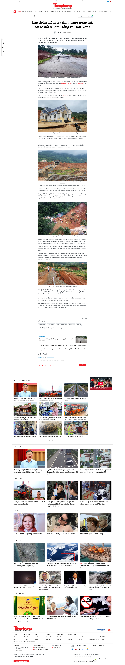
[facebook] (108, 1)
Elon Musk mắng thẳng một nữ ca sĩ (61, 533)
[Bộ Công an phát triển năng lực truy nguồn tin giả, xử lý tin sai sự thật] (25, 390)
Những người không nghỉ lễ (74, 436)
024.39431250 (18, 650)
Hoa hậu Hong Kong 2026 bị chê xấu (28, 534)
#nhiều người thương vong (54, 328)
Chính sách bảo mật (99, 645)
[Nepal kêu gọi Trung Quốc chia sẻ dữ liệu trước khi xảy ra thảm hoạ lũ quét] (100, 577)
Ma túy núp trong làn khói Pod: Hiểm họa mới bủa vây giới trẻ (95, 617)
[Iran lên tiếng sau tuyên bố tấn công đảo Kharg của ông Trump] (29, 552)
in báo (85, 16)
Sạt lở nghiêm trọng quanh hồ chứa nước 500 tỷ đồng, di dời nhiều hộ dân (63, 345)
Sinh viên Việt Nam (66, 1)
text (82, 16)
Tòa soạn (84, 1)
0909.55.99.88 (38, 647)
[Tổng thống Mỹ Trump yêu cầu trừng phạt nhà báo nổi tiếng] (75, 577)
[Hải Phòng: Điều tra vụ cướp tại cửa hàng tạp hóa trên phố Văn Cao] (95, 490)
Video (105, 11)
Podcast (48, 634)
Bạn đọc (81, 639)
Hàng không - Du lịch (94, 639)
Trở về (3, 55)
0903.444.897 (57, 647)
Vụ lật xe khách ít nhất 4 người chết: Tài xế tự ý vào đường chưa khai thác (75, 418)
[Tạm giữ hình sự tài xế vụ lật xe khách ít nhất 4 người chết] (29, 490)
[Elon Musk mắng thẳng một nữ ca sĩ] (62, 522)
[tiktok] (80, 649)
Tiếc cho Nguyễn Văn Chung (91, 533)
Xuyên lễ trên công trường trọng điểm (75, 399)
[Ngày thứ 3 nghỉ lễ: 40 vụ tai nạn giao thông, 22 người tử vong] (50, 390)
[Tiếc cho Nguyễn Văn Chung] (95, 522)
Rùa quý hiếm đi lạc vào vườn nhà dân (50, 436)
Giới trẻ (52, 11)
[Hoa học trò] (109, 630)
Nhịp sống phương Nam (29, 641)
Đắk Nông (80, 83)
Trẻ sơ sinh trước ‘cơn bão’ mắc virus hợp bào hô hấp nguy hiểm (61, 617)
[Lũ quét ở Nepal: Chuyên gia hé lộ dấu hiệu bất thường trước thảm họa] (62, 552)
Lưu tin (3, 47)
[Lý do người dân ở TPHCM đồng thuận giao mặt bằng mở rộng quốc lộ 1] (95, 458)
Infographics (72, 634)
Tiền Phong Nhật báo (54, 1)
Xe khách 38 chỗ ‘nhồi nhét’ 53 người (25, 436)
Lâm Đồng (65, 95)
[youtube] (110, 1)
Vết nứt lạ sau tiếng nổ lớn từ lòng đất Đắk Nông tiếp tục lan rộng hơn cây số (63, 349)
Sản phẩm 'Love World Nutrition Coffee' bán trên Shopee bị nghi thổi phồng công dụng (28, 618)
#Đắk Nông (51, 324)
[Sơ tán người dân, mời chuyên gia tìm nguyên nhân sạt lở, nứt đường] (81, 339)
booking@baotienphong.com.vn (41, 649)
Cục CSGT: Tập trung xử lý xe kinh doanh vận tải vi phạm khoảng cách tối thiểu (62, 472)
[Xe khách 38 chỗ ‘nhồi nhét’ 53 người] (25, 428)
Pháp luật (57, 11)
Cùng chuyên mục (22, 381)
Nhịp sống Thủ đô (18, 641)
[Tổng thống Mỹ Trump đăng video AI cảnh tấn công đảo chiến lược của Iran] (95, 552)
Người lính (69, 11)
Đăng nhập (41, 357)
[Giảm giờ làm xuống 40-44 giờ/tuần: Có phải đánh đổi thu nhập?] (50, 409)
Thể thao (64, 11)
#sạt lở (79, 324)
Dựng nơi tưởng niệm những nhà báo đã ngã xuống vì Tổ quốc (25, 418)
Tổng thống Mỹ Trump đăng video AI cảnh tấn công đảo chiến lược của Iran (95, 565)
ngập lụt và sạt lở (66, 83)
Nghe (3, 39)
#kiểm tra (72, 324)
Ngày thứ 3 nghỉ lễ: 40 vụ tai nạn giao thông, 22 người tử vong (50, 399)
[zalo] (84, 649)
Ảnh (36, 634)
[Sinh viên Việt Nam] (100, 630)
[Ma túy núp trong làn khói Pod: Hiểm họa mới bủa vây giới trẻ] (95, 605)
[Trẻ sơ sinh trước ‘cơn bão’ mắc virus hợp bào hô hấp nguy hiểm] (62, 605)
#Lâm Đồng (42, 324)
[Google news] (88, 649)
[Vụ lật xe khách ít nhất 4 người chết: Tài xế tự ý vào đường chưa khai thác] (76, 409)
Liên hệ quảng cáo (38, 645)
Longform (60, 634)
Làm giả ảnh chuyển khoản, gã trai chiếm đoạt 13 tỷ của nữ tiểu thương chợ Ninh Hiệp (61, 504)
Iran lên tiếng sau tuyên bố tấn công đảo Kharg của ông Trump (28, 564)
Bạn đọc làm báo (22, 661)
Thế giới (46, 11)
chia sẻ (78, 16)
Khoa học (95, 11)
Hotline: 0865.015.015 (41, 1)
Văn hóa (78, 11)
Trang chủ (15, 11)
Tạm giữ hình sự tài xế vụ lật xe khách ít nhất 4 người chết (29, 503)
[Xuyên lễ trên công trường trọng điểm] (76, 390)
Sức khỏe (41, 11)
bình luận (88, 16)
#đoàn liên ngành (61, 324)
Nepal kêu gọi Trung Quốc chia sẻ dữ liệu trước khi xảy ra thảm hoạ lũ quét (100, 587)
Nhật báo (27, 634)
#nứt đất (41, 328)
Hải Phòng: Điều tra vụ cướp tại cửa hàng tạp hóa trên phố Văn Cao (94, 503)
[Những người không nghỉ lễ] (76, 428)
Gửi (82, 365)
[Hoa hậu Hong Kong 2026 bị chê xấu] (29, 522)
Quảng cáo (91, 1)
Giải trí (83, 11)
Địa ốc (35, 11)
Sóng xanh (29, 11)
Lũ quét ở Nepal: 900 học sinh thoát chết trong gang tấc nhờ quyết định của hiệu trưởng (49, 587)
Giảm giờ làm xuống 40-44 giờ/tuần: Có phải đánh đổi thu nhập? (50, 418)
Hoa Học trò (76, 1)
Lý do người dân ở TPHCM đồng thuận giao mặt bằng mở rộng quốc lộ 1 (95, 471)
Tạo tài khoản (50, 357)
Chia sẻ (3, 43)
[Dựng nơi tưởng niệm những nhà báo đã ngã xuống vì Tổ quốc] (25, 409)
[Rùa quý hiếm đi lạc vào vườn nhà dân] (50, 428)
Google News (92, 16)
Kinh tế (24, 11)
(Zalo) (43, 647)
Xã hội (19, 11)
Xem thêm (110, 11)
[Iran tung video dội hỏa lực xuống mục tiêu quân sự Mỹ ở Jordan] (25, 577)
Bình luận (3, 51)
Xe (74, 11)
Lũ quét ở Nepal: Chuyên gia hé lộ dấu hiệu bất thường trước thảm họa (62, 564)
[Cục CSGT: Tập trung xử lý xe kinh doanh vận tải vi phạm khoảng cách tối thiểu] (62, 458)
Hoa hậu (101, 11)
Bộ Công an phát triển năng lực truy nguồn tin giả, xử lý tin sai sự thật (24, 399)
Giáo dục (89, 11)
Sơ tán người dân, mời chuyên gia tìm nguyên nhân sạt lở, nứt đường (56, 339)
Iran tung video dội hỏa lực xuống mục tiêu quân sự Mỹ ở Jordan (24, 586)
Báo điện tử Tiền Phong (62, 6)
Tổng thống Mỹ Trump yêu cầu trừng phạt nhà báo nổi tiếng (75, 586)
